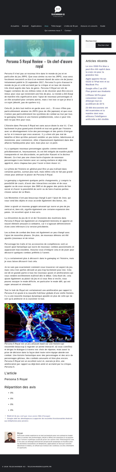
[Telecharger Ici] (58, 12)
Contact (68, 30)
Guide (102, 26)
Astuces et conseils (89, 26)
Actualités (15, 26)
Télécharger (56, 26)
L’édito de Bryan (71, 26)
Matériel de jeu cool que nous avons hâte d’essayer (28, 416)
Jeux (46, 26)
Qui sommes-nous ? (53, 30)
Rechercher (91, 41)
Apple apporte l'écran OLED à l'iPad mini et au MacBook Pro (97, 82)
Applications (36, 26)
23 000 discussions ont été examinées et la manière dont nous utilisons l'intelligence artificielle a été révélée (97, 113)
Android (25, 26)
